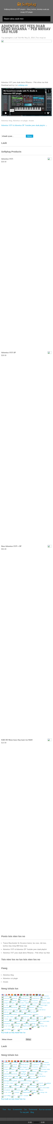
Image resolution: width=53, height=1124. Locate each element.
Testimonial (33, 1109)
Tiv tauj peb (24, 1112)
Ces (25, 1109)
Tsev (4, 1109)
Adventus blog (6, 121)
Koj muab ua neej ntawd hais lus (13, 1033)
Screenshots (17, 1109)
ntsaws (31, 121)
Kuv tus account (45, 1109)
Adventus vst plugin (20, 121)
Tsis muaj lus (41, 38)
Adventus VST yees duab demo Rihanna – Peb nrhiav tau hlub (26, 953)
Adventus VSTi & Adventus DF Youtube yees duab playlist (24, 125)
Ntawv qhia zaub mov (14, 19)
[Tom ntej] (23, 1121)
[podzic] (3, 1121)
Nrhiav (28, 1039)
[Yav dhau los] (10, 1121)
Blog (32, 1112)
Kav (9, 1109)
